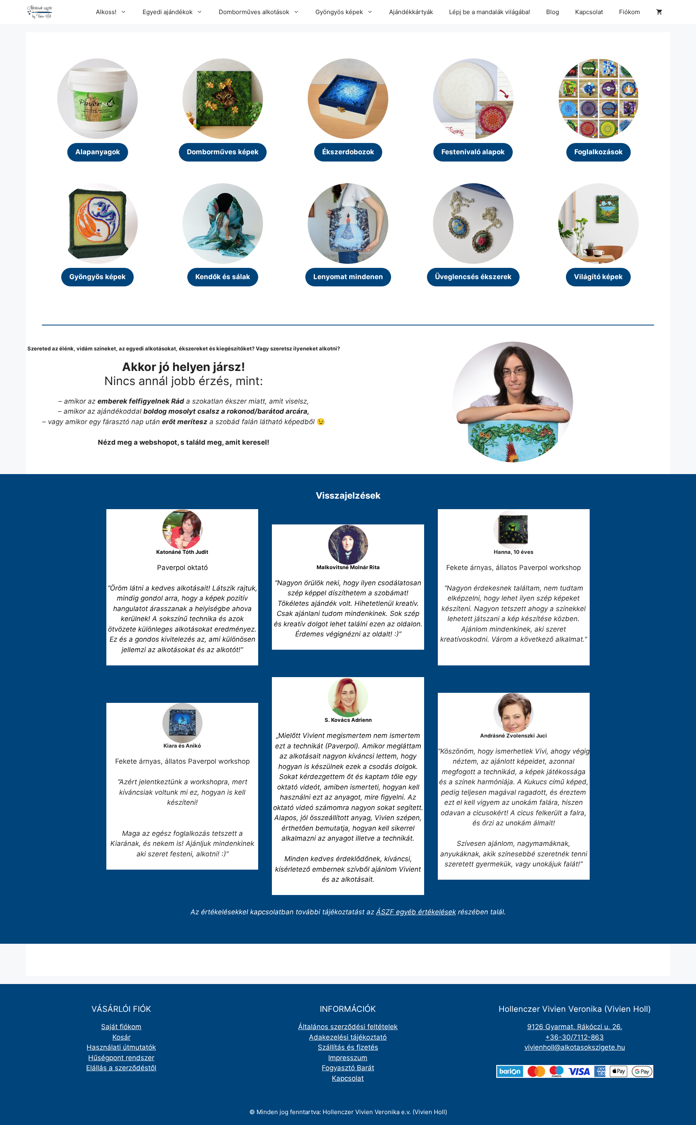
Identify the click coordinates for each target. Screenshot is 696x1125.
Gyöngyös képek (339, 12)
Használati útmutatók (121, 1047)
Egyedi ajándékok (168, 12)
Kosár (121, 1037)
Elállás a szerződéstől (121, 1068)
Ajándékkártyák (411, 12)
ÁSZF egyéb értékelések (416, 912)
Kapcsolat (589, 12)
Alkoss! (106, 12)
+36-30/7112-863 (574, 1037)
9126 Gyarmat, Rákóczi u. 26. (574, 1027)
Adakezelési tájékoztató (348, 1037)
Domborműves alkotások (254, 12)
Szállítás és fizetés (348, 1047)
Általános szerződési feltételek (348, 1027)
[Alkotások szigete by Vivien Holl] (40, 12)
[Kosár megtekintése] (659, 12)
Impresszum (347, 1058)
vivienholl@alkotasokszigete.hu (574, 1047)
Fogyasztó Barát (348, 1068)
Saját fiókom (121, 1027)
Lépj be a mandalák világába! (489, 12)
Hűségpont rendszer (121, 1058)
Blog (552, 12)
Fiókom (629, 12)
